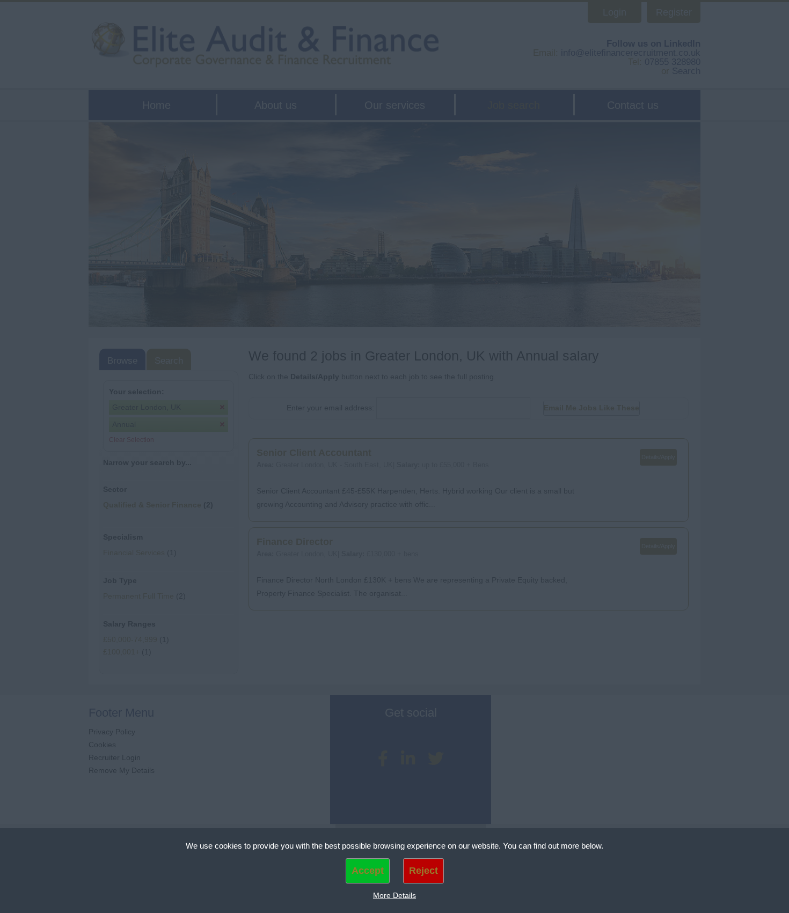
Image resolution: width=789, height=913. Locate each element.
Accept (368, 870)
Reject (423, 870)
